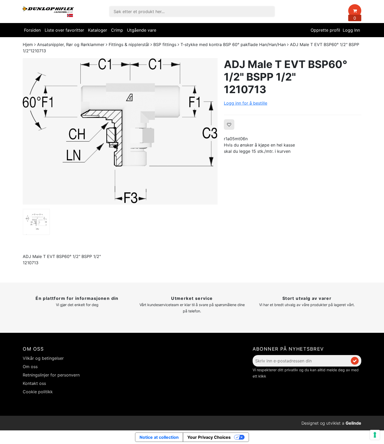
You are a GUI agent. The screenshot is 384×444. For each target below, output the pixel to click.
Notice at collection (159, 437)
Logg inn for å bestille (245, 103)
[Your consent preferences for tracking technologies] (375, 435)
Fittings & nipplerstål (129, 44)
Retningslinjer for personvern (51, 375)
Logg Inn (351, 30)
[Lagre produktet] (229, 124)
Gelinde (353, 423)
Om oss (30, 366)
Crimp (117, 30)
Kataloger (97, 30)
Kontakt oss (34, 383)
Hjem (28, 44)
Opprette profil (325, 30)
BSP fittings (164, 44)
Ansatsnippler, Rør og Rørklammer (70, 44)
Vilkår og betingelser (43, 358)
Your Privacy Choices (209, 437)
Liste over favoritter (64, 30)
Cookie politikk (38, 391)
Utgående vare (141, 30)
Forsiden (32, 30)
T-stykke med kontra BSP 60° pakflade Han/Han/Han (233, 44)
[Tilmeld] (354, 360)
